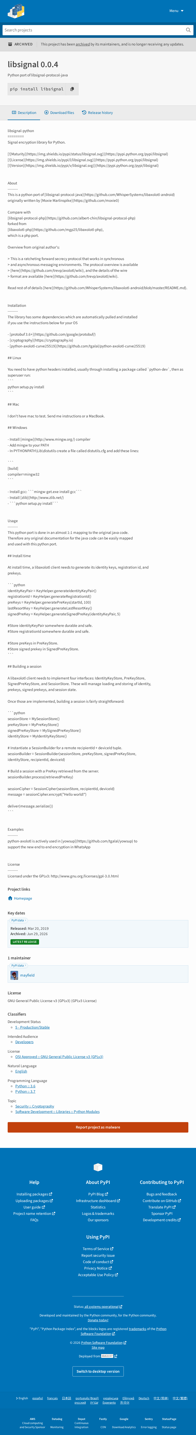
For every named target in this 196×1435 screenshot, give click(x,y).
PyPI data (17, 920)
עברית (94, 1403)
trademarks (137, 1328)
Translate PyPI (160, 1207)
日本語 (66, 1398)
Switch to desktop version (98, 1371)
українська (110, 1398)
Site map (98, 1347)
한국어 (124, 1403)
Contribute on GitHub (160, 1201)
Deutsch (144, 1398)
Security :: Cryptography (34, 1106)
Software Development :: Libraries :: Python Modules (57, 1111)
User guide (32, 1207)
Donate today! (98, 1320)
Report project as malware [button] (98, 1127)
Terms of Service (96, 1249)
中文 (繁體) (180, 1398)
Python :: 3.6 (25, 1086)
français (52, 1398)
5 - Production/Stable (32, 1027)
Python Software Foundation (101, 1342)
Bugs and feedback (161, 1194)
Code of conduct (96, 1262)
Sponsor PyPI (162, 1213)
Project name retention (32, 1213)
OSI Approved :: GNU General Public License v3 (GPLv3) (59, 1057)
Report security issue (98, 1255)
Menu (173, 11)
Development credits (160, 1220)
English (21, 1071)
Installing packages (32, 1194)
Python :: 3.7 (25, 1091)
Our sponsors (98, 1220)
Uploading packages (32, 1201)
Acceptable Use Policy (96, 1275)
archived (83, 44)
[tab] (24, 113)
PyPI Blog (96, 1194)
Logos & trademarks (98, 1213)
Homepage (23, 898)
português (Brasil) (87, 1398)
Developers (24, 1042)
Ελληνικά (128, 1398)
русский (80, 1403)
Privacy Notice (96, 1268)
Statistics (98, 1207)
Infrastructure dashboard (96, 1201)
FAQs (34, 1220)
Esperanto (109, 1403)
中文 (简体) (161, 1398)
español (37, 1398)
